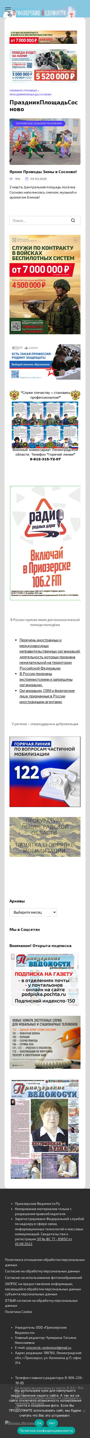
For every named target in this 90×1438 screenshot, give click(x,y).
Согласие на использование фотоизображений (43, 1278)
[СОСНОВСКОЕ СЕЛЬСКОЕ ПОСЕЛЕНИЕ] (45, 162)
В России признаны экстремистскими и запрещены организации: (46, 679)
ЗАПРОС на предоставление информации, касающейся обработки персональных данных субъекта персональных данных (43, 1289)
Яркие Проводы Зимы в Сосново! (43, 171)
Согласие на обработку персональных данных (42, 1271)
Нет (52, 1423)
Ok (39, 1423)
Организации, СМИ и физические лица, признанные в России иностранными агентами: (47, 696)
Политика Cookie (18, 1312)
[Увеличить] (74, 350)
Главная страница (23, 90)
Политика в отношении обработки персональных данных (45, 1262)
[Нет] (83, 1411)
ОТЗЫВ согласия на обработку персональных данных (41, 1303)
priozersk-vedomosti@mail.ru (48, 1348)
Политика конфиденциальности (46, 1431)
